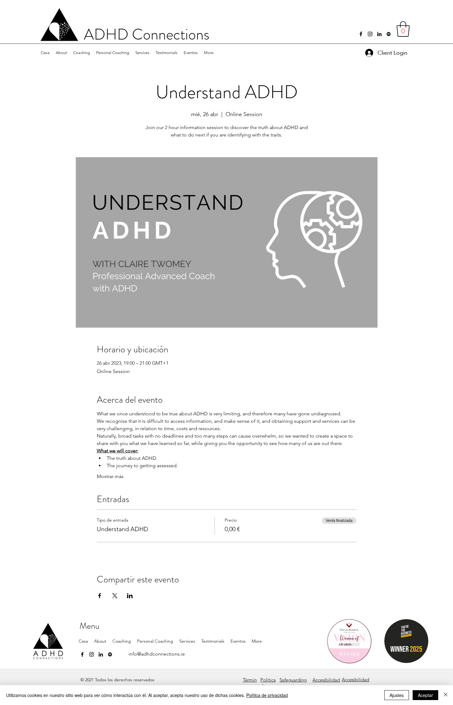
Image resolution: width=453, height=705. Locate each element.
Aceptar (425, 695)
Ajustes (397, 695)
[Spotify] (389, 34)
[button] (61, 53)
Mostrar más (110, 476)
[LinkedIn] (379, 34)
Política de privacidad (267, 695)
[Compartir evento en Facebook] (100, 595)
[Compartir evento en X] (115, 595)
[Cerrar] (445, 695)
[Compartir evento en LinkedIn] (130, 595)
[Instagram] (370, 34)
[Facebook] (361, 34)
